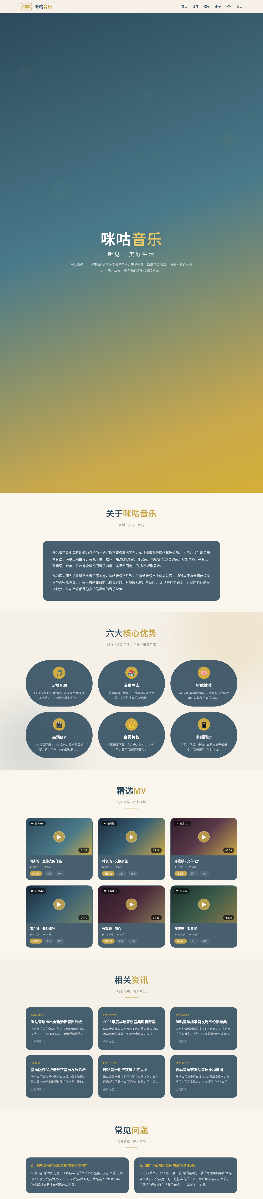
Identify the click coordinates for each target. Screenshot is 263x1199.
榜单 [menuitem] (207, 6)
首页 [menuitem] (184, 6)
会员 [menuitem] (239, 6)
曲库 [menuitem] (196, 6)
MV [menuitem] (229, 6)
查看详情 (36, 1041)
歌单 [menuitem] (218, 6)
